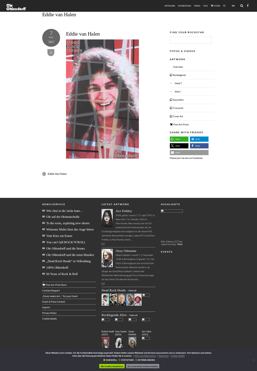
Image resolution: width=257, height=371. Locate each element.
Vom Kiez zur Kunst (59, 236)
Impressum (164, 356)
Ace (124, 211)
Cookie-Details (178, 356)
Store (216, 5)
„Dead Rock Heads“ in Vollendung (68, 261)
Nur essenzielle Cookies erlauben (143, 366)
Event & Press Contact (53, 301)
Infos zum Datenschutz (145, 356)
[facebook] (248, 5)
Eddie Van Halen (57, 173)
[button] (179, 139)
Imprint (46, 307)
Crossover (178, 107)
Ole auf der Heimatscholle (62, 217)
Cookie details (49, 318)
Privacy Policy (49, 312)
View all (132, 290)
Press (197, 5)
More (180, 244)
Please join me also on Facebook (186, 157)
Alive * (177, 91)
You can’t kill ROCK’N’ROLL (66, 242)
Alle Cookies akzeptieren (112, 366)
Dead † (177, 83)
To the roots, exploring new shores (68, 223)
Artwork (169, 5)
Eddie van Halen (59, 14)
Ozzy (126, 251)
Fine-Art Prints (181, 124)
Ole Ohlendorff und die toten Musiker (70, 255)
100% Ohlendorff (57, 267)
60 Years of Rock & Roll (62, 274)
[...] (103, 243)
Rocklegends (179, 75)
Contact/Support (51, 290)
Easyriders (178, 99)
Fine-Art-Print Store (55, 284)
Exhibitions (184, 5)
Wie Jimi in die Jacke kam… (64, 211)
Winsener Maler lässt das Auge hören (70, 229)
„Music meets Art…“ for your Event (60, 296)
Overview (178, 66)
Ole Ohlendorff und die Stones (65, 248)
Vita (205, 5)
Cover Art (178, 116)
